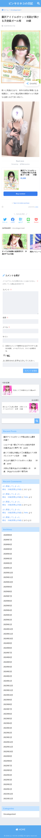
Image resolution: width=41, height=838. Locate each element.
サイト (5, 337)
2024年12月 (8, 629)
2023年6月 (7, 714)
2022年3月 (7, 780)
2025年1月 (7, 624)
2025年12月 (8, 573)
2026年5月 (7, 549)
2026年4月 (7, 554)
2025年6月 (7, 601)
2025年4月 (7, 610)
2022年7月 (7, 766)
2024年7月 (7, 653)
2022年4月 (7, 775)
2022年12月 (8, 742)
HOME (21, 829)
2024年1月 (7, 681)
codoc (36, 207)
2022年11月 (8, 747)
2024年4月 (7, 667)
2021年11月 (8, 799)
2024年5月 (7, 662)
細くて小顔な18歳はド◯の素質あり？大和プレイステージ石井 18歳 (20, 454)
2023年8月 (7, 704)
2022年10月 (8, 751)
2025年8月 (7, 591)
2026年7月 (7, 540)
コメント (7, 290)
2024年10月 (8, 639)
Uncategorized (18, 228)
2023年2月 (7, 733)
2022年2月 (7, 784)
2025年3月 (7, 615)
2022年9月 (7, 756)
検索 (36, 420)
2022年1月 (7, 789)
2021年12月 (8, 794)
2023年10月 (8, 695)
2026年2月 (7, 563)
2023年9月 (7, 700)
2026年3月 (7, 559)
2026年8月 (7, 535)
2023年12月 (8, 686)
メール (6, 327)
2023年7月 (7, 709)
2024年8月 (7, 648)
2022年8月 (7, 761)
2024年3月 (7, 671)
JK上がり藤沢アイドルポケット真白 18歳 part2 (20, 462)
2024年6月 (7, 657)
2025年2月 (7, 620)
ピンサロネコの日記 (21, 3)
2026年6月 (7, 544)
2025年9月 (7, 587)
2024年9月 (7, 643)
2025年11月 (8, 577)
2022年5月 (7, 770)
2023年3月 (7, 728)
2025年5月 (7, 606)
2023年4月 (7, 723)
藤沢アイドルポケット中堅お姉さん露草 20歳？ (20, 438)
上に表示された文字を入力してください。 (19, 361)
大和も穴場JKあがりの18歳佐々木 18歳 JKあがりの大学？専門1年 (19, 469)
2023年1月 (7, 737)
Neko (26, 497)
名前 (5, 317)
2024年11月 (8, 634)
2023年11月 (8, 690)
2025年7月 (7, 596)
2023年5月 (7, 719)
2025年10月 (8, 582)
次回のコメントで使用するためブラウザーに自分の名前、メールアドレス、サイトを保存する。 (21, 348)
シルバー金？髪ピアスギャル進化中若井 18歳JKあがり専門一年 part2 (20, 446)
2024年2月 (7, 676)
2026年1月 (7, 568)
